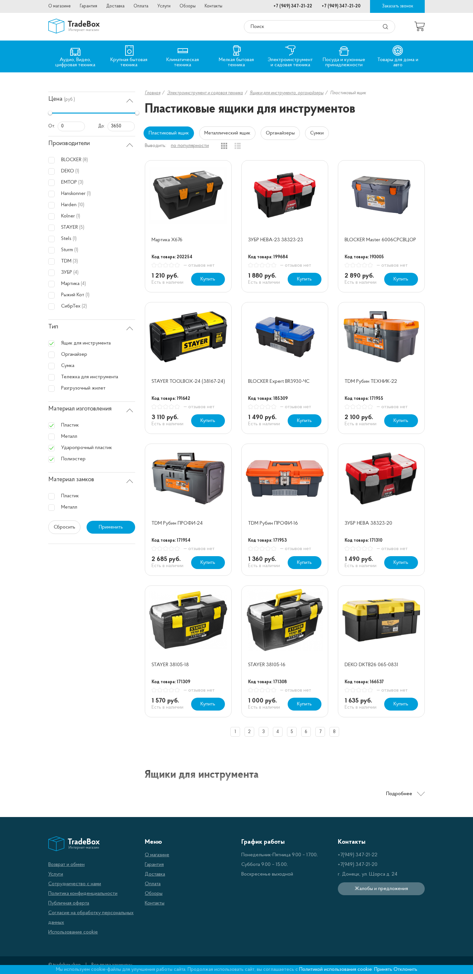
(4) (76, 272)
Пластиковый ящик (169, 133)
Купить (207, 279)
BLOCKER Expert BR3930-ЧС (279, 381)
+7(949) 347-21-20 (357, 864)
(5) (81, 227)
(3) (80, 182)
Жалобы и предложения (381, 888)
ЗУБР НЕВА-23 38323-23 (275, 240)
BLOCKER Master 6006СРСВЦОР (380, 240)
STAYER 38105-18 (170, 664)
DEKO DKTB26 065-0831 (371, 664)
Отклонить (405, 969)
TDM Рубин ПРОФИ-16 (273, 523)
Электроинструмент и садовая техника (205, 93)
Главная (152, 93)
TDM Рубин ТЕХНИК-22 (371, 381)
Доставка (115, 6)
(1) (77, 171)
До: (101, 126)
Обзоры (188, 6)
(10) (81, 205)
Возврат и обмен (66, 864)
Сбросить (64, 527)
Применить (111, 527)
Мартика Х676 (167, 240)
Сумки (317, 133)
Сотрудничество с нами (74, 884)
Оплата (141, 6)
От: (51, 126)
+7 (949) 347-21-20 (341, 6)
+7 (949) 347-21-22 (293, 6)
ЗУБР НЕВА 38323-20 (368, 523)
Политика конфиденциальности (82, 893)
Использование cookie (73, 932)
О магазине (59, 6)
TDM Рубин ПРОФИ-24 (177, 523)
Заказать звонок (397, 6)
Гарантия (88, 6)
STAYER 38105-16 (266, 664)
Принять (383, 969)
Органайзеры (280, 133)
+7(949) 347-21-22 (357, 855)
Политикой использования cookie (335, 969)
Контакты (213, 6)
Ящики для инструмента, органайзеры (286, 93)
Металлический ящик (227, 133)
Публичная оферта (68, 903)
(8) (85, 160)
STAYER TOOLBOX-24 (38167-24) (188, 381)
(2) (84, 306)
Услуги (164, 6)
